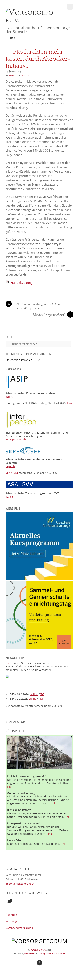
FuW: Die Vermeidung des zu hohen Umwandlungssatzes (34, 306)
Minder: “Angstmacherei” (52, 315)
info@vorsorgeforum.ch (20, 883)
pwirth (12, 76)
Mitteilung (12, 473)
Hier (8, 663)
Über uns (11, 915)
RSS (12, 38)
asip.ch (10, 396)
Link (69, 403)
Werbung (11, 921)
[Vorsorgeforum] (31, 20)
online (34, 694)
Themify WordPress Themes (51, 953)
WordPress (29, 953)
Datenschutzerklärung (19, 928)
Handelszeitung (22, 283)
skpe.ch (10, 466)
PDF (42, 694)
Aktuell (26, 76)
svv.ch (9, 496)
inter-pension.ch (16, 439)
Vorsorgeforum (38, 949)
